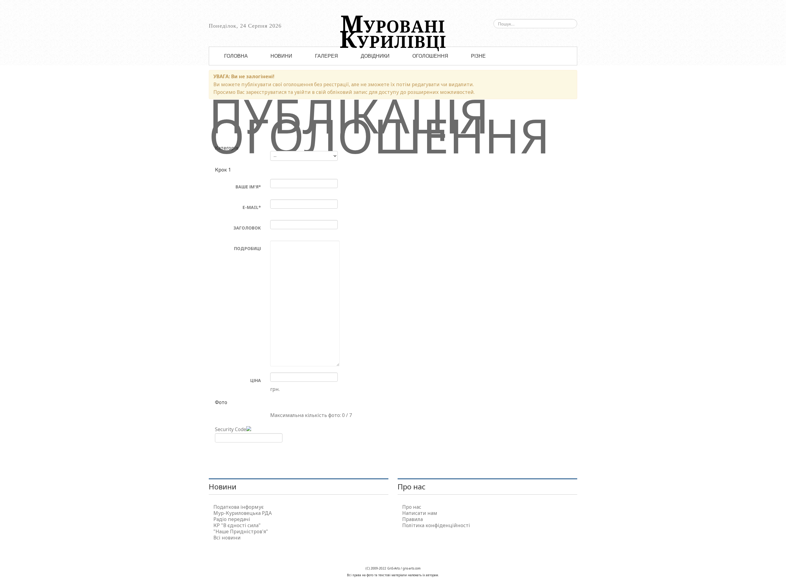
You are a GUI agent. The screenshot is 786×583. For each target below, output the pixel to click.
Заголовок (247, 228)
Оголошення (430, 56)
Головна (236, 56)
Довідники (375, 56)
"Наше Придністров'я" (240, 531)
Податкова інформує (238, 507)
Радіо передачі (231, 519)
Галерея (326, 56)
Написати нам (419, 513)
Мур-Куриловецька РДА (242, 513)
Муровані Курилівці (393, 26)
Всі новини (227, 537)
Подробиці (247, 248)
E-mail (252, 207)
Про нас (411, 507)
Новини (281, 56)
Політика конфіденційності (436, 525)
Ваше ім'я (248, 187)
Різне (478, 56)
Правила (412, 519)
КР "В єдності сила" (237, 525)
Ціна (255, 380)
